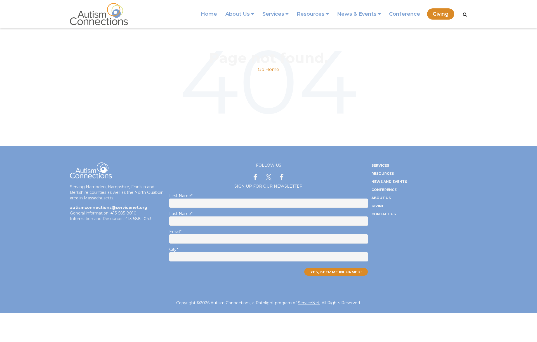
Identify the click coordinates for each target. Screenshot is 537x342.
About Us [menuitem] (237, 14)
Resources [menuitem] (310, 14)
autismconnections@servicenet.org (108, 207)
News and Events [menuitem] (389, 182)
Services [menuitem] (273, 14)
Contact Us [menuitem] (383, 214)
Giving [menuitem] (441, 14)
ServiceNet (309, 302)
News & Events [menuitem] (356, 14)
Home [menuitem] (209, 14)
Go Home (268, 69)
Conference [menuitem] (404, 14)
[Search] (465, 14)
